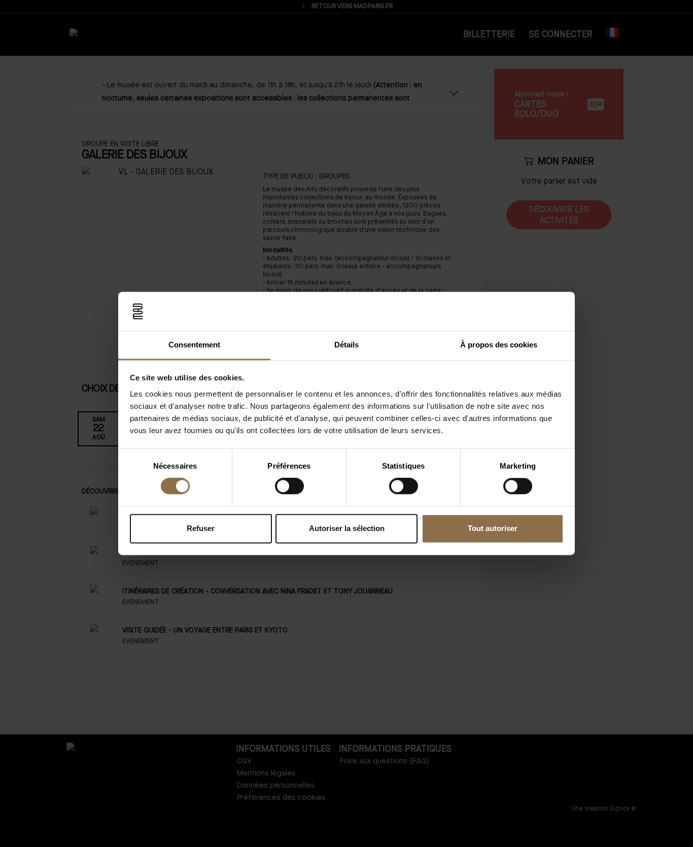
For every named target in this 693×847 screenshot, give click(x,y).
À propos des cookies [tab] (498, 344)
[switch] (289, 486)
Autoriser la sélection (347, 528)
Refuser (201, 528)
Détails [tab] (346, 344)
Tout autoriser (492, 528)
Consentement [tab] (194, 344)
